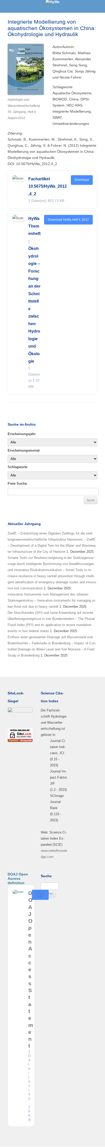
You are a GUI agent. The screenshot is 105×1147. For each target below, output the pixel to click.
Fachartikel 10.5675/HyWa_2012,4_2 (47, 186)
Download (82, 180)
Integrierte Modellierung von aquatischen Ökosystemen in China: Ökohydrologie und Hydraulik (52, 28)
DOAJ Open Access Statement (30, 969)
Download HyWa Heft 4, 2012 (68, 219)
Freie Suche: (18, 483)
